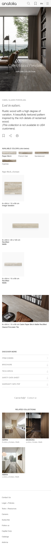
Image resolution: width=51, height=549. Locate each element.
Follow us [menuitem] (5, 525)
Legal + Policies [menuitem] (8, 503)
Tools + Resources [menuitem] (9, 509)
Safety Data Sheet (10, 377)
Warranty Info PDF (11, 384)
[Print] (17, 135)
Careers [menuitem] (5, 514)
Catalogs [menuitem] (5, 537)
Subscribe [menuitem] (6, 520)
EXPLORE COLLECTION (25, 72)
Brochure (7, 365)
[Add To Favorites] (3, 135)
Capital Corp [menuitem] (7, 531)
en (41, 3)
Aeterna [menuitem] (5, 542)
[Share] (10, 135)
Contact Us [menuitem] (6, 497)
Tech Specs (7, 371)
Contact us (32, 397)
